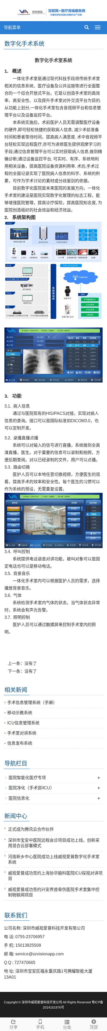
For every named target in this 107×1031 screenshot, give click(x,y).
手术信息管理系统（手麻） (32, 702)
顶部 (94, 1027)
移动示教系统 (19, 713)
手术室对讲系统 (21, 733)
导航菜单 (12, 27)
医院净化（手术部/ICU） (31, 788)
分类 (67, 1027)
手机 (40, 1027)
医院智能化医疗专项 (27, 777)
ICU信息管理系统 (23, 723)
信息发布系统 (19, 743)
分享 (13, 1027)
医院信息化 (19, 798)
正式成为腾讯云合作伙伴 (31, 829)
